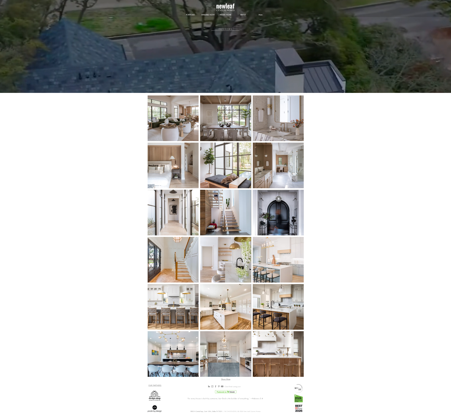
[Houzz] (209, 386)
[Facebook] (215, 386)
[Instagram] (212, 386)
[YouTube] (222, 386)
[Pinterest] (218, 386)
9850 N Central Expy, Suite (199, 411)
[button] (173, 118)
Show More (225, 379)
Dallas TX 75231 (217, 411)
